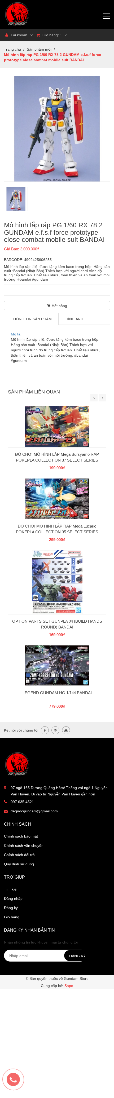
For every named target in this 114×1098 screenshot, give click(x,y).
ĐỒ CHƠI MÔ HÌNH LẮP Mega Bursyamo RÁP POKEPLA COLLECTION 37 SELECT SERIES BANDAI (57, 460)
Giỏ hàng (11, 917)
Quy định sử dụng (19, 864)
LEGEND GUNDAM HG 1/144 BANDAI (57, 692)
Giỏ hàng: (51, 35)
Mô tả (15, 334)
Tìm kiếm (12, 889)
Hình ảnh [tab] (74, 319)
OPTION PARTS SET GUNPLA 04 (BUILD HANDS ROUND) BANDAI (57, 624)
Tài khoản (18, 35)
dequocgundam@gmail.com (34, 811)
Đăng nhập (13, 898)
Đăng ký (11, 908)
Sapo (68, 986)
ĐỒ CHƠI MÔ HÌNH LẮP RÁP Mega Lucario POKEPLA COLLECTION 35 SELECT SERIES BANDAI (57, 532)
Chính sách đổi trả (19, 855)
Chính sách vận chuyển (23, 845)
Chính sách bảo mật (21, 836)
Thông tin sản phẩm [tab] (31, 319)
